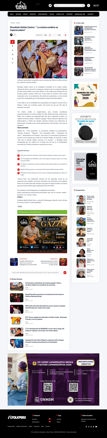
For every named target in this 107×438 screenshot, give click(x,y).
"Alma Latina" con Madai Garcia (90, 271)
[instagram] (91, 426)
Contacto (47, 426)
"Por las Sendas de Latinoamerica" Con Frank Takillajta (91, 219)
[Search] (83, 5)
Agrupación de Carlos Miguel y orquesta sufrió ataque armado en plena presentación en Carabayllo (44, 341)
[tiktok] (93, 426)
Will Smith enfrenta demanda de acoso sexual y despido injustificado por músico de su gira (43, 174)
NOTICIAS (18, 14)
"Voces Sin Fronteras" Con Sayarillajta (90, 240)
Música (18, 23)
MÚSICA (25, 14)
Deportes (41, 419)
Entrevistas (37, 426)
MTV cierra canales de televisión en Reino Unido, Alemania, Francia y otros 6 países (43, 155)
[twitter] (88, 426)
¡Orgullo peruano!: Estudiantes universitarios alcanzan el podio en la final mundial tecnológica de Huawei (90, 59)
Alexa (42, 426)
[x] (12, 50)
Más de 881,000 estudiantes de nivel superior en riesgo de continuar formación (90, 69)
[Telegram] (12, 54)
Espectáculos (41, 422)
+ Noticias (12, 23)
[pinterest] (12, 63)
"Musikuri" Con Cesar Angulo (89, 229)
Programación (11, 426)
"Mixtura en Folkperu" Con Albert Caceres (91, 260)
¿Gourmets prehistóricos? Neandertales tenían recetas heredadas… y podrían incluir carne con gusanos (90, 48)
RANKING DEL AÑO (80, 14)
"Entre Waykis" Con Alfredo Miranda (90, 250)
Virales (58, 422)
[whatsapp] (12, 59)
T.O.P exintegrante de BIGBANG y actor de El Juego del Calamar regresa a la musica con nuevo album (43, 159)
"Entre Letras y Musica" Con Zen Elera (90, 197)
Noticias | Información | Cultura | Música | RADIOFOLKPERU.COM (49, 432)
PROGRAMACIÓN (42, 14)
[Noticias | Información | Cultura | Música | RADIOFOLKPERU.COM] (17, 9)
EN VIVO (52, 14)
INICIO (11, 14)
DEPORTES (33, 14)
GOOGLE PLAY (60, 14)
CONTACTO (90, 14)
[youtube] (96, 426)
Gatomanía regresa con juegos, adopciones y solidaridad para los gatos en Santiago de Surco (90, 38)
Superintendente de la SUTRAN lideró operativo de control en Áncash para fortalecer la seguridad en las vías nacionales (90, 28)
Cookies (30, 426)
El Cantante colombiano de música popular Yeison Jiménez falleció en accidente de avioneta (43, 165)
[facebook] (12, 46)
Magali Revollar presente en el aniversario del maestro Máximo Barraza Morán (41, 169)
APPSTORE (69, 14)
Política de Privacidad (21, 426)
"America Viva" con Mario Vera (90, 208)
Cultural (59, 419)
